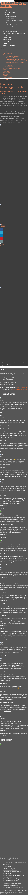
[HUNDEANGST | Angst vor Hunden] (14, 5)
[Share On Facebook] (1, 229)
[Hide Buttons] (2, 246)
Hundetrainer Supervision (10, 880)
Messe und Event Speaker (10, 885)
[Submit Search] (14, 1)
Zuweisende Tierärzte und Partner (13, 887)
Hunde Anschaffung (9, 868)
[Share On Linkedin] (1, 235)
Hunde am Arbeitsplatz (10, 870)
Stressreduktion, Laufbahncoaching (13, 875)
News (1, 93)
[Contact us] (1, 241)
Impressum (19, 892)
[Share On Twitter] (1, 232)
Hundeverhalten (7, 866)
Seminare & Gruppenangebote (12, 883)
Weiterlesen (3, 410)
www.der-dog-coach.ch (7, 384)
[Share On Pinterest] (1, 238)
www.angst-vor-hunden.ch (8, 382)
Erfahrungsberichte (21, 91)
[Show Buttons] (2, 226)
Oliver (4, 91)
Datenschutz (3, 894)
